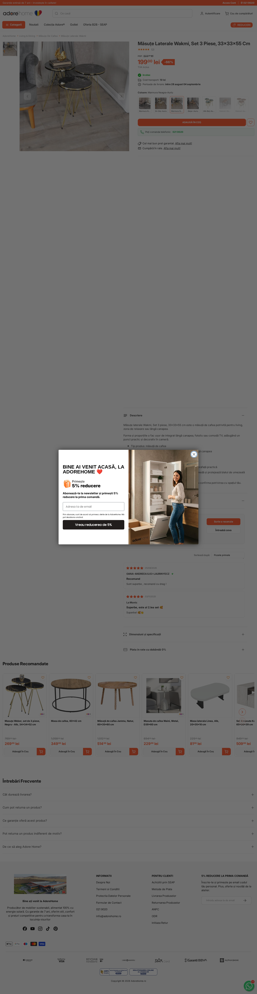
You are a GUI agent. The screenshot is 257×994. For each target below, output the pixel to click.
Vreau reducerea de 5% (93, 524)
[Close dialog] (194, 454)
